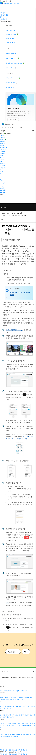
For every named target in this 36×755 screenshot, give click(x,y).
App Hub (9, 87)
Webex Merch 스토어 (9, 736)
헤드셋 (2, 706)
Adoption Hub (10, 38)
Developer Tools (11, 34)
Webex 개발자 (26, 725)
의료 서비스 (6, 715)
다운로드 (2, 723)
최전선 (30, 715)
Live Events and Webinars (14, 63)
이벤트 (31, 697)
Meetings (11, 690)
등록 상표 (24, 750)
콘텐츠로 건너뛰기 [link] (5, 1)
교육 (1, 715)
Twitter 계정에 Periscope (14, 330)
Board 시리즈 (27, 706)
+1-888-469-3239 (7, 128)
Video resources (11, 53)
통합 (25, 723)
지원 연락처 (6, 734)
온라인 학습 (21, 723)
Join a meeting (10, 30)
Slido (22, 697)
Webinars (26, 697)
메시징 (20, 690)
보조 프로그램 (7, 708)
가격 (1, 690)
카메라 (6, 706)
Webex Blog (9, 68)
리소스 (2, 21)
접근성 (29, 723)
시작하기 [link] (2, 13)
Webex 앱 (5, 690)
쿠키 (20, 750)
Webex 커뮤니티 (17, 725)
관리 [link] (1, 17)
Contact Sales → (20, 128)
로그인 (2, 194)
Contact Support (11, 42)
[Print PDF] (2, 219)
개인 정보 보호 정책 (13, 750)
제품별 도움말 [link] (4, 15)
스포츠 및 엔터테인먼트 (21, 715)
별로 (25, 652)
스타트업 (2, 717)
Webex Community (12, 78)
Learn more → (13, 119)
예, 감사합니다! (13, 652)
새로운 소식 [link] (3, 19)
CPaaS (11, 699)
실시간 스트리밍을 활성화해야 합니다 (20, 294)
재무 (13, 715)
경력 (16, 736)
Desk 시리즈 (11, 706)
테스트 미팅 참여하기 (11, 723)
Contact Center (4, 699)
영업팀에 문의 (14, 734)
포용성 (33, 723)
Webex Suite (4, 697)
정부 (10, 715)
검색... (4, 131)
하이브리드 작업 (10, 717)
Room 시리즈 (19, 706)
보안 (14, 699)
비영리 (34, 715)
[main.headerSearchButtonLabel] (1, 5)
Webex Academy (11, 58)
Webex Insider (10, 82)
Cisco (1, 734)
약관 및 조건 (3, 750)
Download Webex (10, 124)
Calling (16, 690)
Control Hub (19, 699)
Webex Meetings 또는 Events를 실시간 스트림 (17, 677)
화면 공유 (24, 690)
